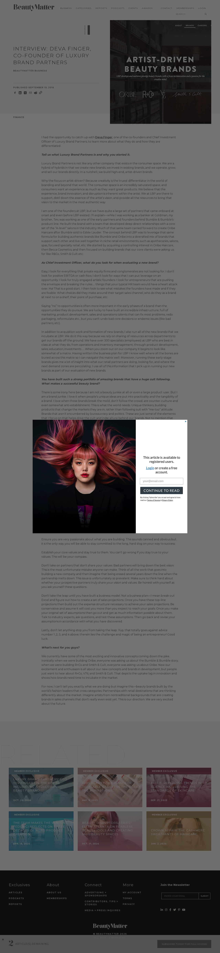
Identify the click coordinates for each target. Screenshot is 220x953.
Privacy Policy (167, 500)
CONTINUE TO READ (162, 490)
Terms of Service (153, 500)
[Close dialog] (185, 421)
